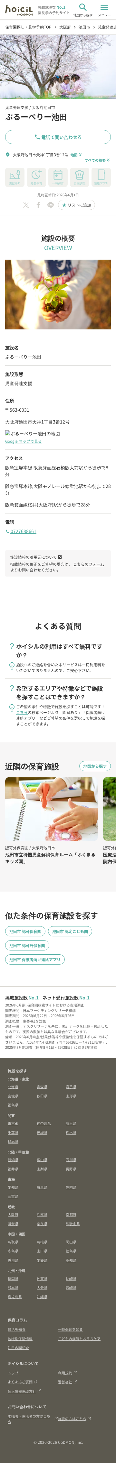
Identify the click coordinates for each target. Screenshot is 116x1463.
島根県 (42, 1241)
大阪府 (13, 1214)
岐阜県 (42, 1187)
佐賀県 (42, 1278)
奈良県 (42, 1223)
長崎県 (71, 1278)
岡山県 (71, 1241)
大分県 (42, 1287)
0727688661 (20, 531)
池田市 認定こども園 (70, 931)
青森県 (42, 1086)
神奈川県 (44, 1123)
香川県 (13, 1260)
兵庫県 (42, 1214)
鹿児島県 (15, 1296)
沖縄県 (42, 1296)
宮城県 (13, 1095)
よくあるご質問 (20, 1381)
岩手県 (71, 1086)
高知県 (71, 1260)
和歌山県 (73, 1223)
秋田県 (42, 1095)
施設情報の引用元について (36, 557)
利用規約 (65, 1372)
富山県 (42, 1159)
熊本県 (13, 1287)
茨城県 (42, 1132)
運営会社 (65, 1381)
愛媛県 (42, 1260)
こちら (22, 712)
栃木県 (71, 1132)
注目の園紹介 (18, 1347)
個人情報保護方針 (22, 1391)
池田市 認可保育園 (25, 931)
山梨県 (42, 1168)
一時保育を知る (70, 1329)
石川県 (71, 1159)
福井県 (13, 1168)
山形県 (71, 1095)
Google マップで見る (23, 441)
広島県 (13, 1250)
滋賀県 (13, 1223)
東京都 (13, 1123)
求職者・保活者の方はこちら (29, 1418)
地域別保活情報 (20, 1338)
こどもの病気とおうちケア (79, 1338)
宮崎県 (71, 1287)
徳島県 (71, 1250)
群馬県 (13, 1141)
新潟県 (13, 1159)
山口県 (42, 1250)
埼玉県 (71, 1123)
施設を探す (17, 1070)
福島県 (13, 1104)
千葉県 (13, 1132)
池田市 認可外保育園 (27, 945)
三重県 (13, 1196)
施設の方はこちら (72, 1418)
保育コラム (17, 1319)
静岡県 (71, 1187)
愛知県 (13, 1187)
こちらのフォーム (88, 564)
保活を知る (16, 1329)
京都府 (71, 1214)
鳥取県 (13, 1241)
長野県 (71, 1168)
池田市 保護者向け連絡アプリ (35, 959)
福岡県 (13, 1278)
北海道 (13, 1086)
